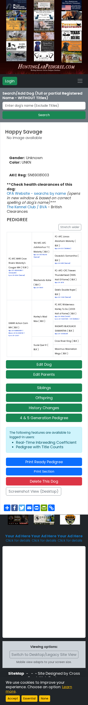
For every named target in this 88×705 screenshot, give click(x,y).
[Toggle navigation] (80, 81)
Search (44, 115)
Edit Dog (44, 364)
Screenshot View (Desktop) (34, 491)
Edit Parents (44, 374)
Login (10, 81)
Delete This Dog (44, 481)
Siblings (44, 387)
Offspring (44, 397)
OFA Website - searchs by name (37, 193)
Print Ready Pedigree (44, 461)
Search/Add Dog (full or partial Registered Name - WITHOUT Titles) (42, 95)
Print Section (44, 471)
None (44, 698)
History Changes (44, 407)
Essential (29, 698)
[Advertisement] (44, 592)
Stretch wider (69, 227)
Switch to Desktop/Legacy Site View (44, 654)
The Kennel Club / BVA (27, 206)
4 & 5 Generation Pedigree (44, 417)
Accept (13, 698)
